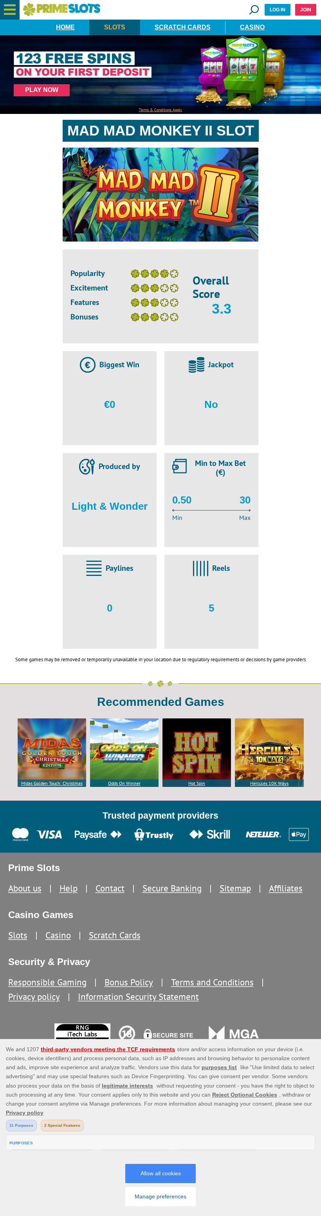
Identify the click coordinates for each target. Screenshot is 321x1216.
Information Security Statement (138, 996)
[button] (10, 10)
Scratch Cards (183, 27)
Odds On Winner (124, 783)
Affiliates (286, 888)
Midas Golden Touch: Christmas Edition (52, 783)
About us (24, 888)
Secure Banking (172, 888)
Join (305, 10)
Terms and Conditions (212, 982)
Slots (114, 27)
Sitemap (235, 888)
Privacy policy (34, 996)
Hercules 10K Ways (269, 783)
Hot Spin (196, 783)
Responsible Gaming (47, 982)
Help (69, 888)
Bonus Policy (129, 982)
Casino (252, 27)
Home (65, 27)
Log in (277, 10)
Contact (110, 888)
